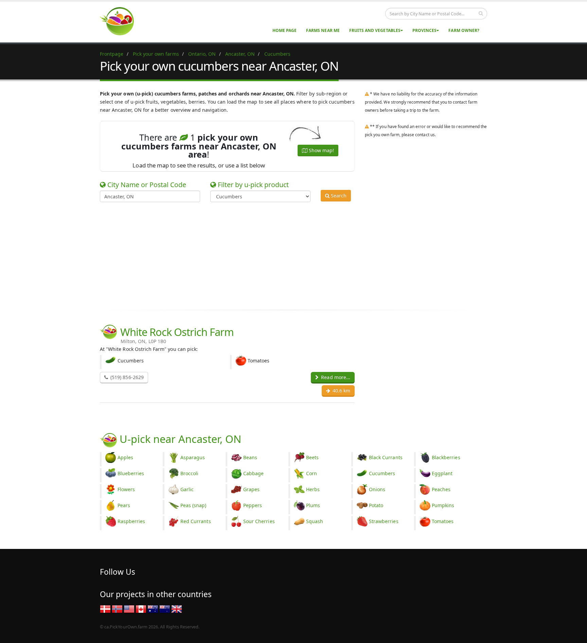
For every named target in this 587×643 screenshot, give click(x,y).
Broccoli (189, 473)
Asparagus (192, 457)
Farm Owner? (463, 30)
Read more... (335, 377)
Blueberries (131, 473)
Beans (250, 457)
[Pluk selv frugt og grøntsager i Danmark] (105, 608)
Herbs (313, 489)
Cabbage (253, 473)
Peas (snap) (193, 505)
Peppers (252, 505)
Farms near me (323, 30)
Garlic (187, 489)
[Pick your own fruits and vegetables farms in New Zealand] (164, 608)
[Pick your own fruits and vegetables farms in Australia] (152, 608)
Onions (377, 489)
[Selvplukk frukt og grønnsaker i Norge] (117, 608)
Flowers (126, 489)
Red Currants (195, 521)
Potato (376, 505)
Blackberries (446, 457)
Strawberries (383, 521)
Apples (125, 457)
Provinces (424, 30)
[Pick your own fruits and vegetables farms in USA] (129, 608)
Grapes (251, 489)
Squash (314, 521)
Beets (312, 457)
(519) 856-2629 (126, 377)
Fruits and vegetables (375, 30)
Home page (284, 30)
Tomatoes (442, 521)
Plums (313, 505)
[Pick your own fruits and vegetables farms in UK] (176, 608)
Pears (124, 505)
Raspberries (131, 521)
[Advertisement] (288, 254)
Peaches (441, 489)
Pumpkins (443, 505)
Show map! (320, 150)
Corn (311, 473)
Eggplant (442, 473)
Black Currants (386, 457)
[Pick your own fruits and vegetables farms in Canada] (141, 608)
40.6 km (340, 390)
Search (338, 195)
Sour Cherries (259, 521)
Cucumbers (382, 473)
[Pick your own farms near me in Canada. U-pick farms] (121, 21)
